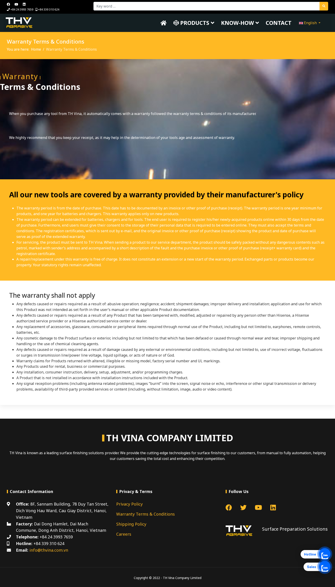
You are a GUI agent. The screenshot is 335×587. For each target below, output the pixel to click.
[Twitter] (243, 508)
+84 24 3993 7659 (21, 9)
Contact (278, 22)
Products (194, 22)
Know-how (237, 22)
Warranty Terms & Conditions (145, 514)
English (310, 22)
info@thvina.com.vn (48, 550)
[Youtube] (16, 4)
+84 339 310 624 (48, 9)
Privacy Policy (129, 504)
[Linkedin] (24, 4)
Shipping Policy (131, 524)
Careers (123, 534)
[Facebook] (8, 4)
